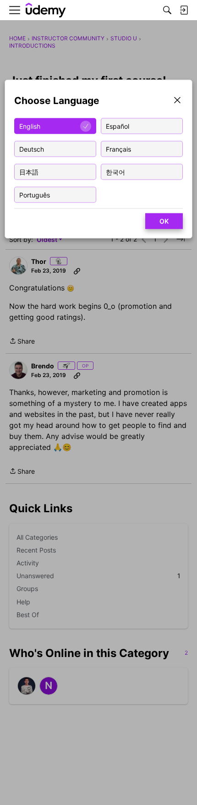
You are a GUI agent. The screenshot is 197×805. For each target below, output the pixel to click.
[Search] (167, 10)
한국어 (115, 171)
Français (118, 149)
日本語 (28, 171)
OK (164, 221)
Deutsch (31, 149)
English (29, 126)
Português (34, 194)
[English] (46, 10)
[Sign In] (183, 10)
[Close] (177, 101)
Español (117, 126)
